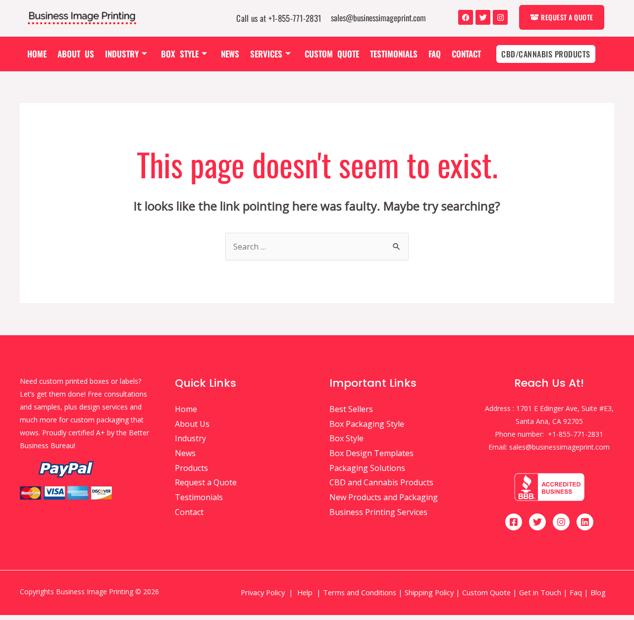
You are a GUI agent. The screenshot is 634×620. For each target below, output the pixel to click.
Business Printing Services (378, 512)
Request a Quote (206, 482)
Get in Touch (540, 592)
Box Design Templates (371, 453)
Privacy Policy (263, 592)
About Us (75, 54)
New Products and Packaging (383, 497)
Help (305, 592)
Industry (122, 54)
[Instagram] (500, 17)
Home (37, 54)
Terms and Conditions (359, 592)
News (230, 54)
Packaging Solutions (367, 468)
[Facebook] (465, 17)
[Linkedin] (585, 522)
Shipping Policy (429, 592)
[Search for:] (317, 246)
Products (191, 468)
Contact (466, 54)
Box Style (180, 54)
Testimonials (394, 54)
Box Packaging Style (366, 423)
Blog (599, 592)
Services (266, 54)
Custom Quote (332, 54)
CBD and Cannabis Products (381, 482)
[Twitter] (483, 17)
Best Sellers (351, 409)
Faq (434, 54)
